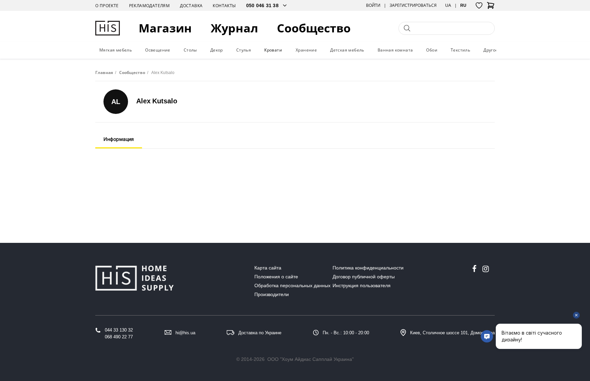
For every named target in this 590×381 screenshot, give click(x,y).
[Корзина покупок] (491, 7)
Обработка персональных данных (292, 285)
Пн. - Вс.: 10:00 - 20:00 (346, 332)
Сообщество (314, 28)
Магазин (165, 28)
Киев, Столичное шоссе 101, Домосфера (452, 332)
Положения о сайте (276, 276)
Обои (431, 50)
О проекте (107, 6)
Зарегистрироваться (413, 5)
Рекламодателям (149, 6)
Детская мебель (347, 50)
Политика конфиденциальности (368, 267)
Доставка (191, 6)
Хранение (306, 50)
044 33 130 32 (119, 330)
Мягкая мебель (115, 50)
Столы (190, 50)
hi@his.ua (185, 332)
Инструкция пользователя (362, 285)
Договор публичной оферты (364, 276)
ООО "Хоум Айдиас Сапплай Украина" (310, 359)
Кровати (273, 50)
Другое (490, 50)
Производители (271, 294)
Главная (104, 72)
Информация (118, 139)
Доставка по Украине (259, 332)
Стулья (243, 50)
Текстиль (460, 50)
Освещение (157, 50)
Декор (216, 50)
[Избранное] (479, 5)
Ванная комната (395, 50)
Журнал (234, 28)
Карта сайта (267, 267)
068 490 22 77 (119, 336)
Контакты (224, 6)
